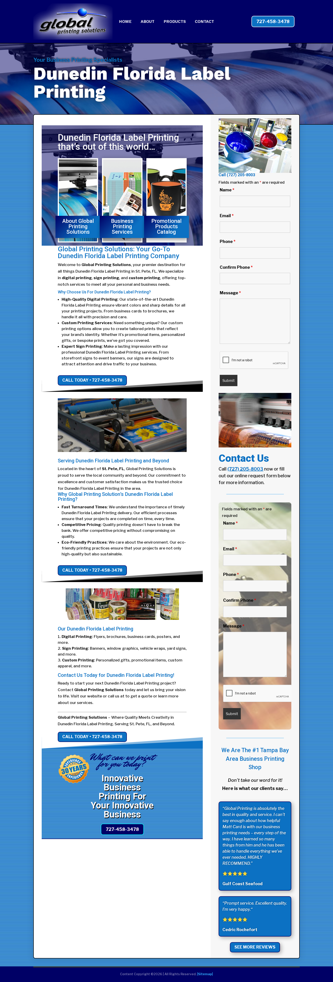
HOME (125, 22)
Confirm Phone (236, 267)
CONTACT (204, 22)
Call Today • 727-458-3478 (92, 380)
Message (230, 292)
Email (227, 215)
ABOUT (147, 22)
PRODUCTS (175, 22)
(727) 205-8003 (241, 174)
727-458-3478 (273, 21)
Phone (227, 241)
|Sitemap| (205, 974)
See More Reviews (254, 947)
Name (227, 190)
